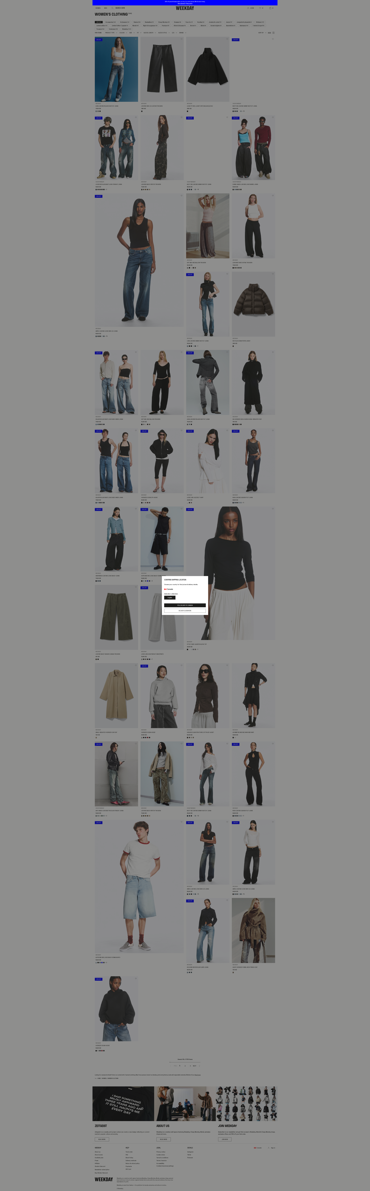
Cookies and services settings (30, 1184)
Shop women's (181, 3)
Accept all (30, 1175)
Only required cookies (29, 1180)
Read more (29, 1172)
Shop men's (189, 3)
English (170, 597)
